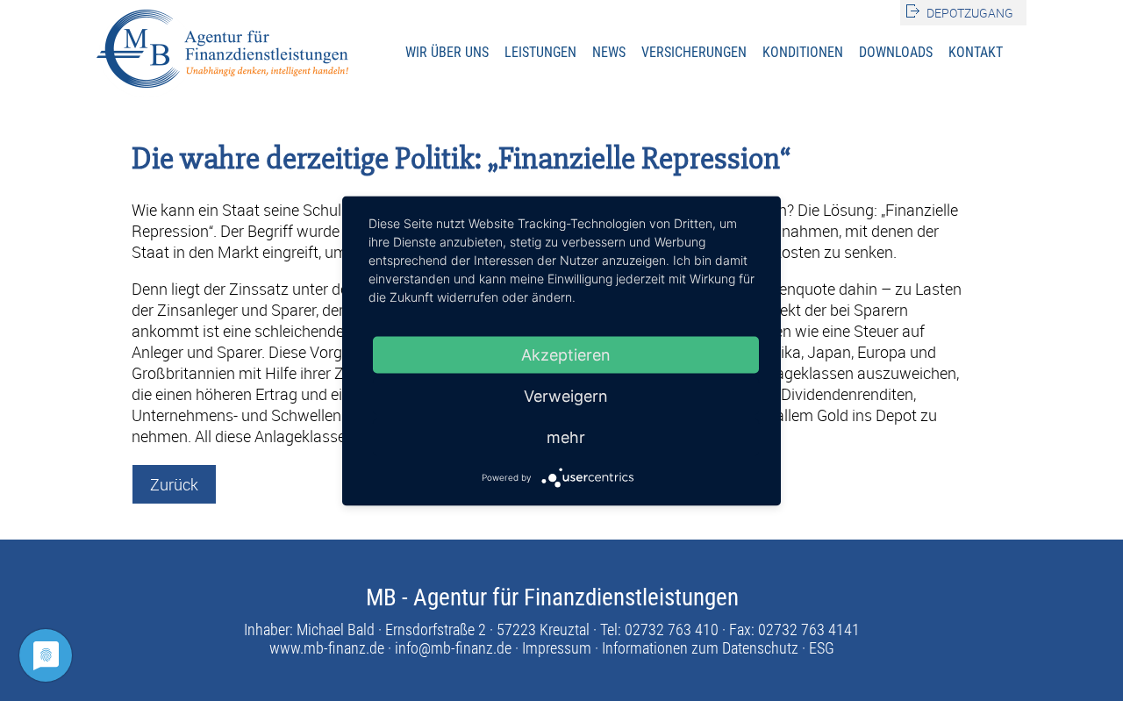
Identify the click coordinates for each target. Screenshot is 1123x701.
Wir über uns (447, 52)
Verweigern (566, 395)
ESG (821, 648)
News (609, 52)
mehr (566, 436)
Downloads (896, 52)
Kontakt (975, 52)
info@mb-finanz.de (453, 648)
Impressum (556, 648)
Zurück (174, 484)
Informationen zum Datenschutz (700, 648)
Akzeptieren (566, 354)
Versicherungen (694, 52)
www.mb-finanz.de (326, 648)
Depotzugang (969, 12)
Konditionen (802, 52)
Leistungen (540, 52)
